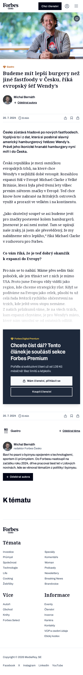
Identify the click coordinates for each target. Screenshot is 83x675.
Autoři (6, 604)
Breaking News (54, 578)
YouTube (57, 665)
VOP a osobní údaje (56, 630)
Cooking (8, 578)
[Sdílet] (66, 118)
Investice (8, 551)
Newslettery (52, 573)
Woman (49, 562)
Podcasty (50, 567)
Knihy (6, 614)
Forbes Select (11, 620)
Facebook (9, 665)
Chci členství (50, 6)
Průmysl (8, 557)
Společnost (9, 562)
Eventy (48, 604)
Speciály (50, 551)
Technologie (10, 567)
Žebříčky (8, 583)
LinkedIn (44, 665)
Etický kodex (51, 636)
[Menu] (76, 6)
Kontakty (49, 625)
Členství (49, 609)
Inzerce (48, 614)
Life (5, 573)
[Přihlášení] (67, 6)
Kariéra (48, 620)
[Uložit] (72, 118)
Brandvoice (51, 583)
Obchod (8, 609)
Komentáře (51, 557)
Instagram (29, 665)
